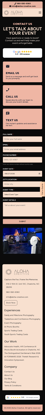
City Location (10, 180)
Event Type (8, 190)
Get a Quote (42, 189)
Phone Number (10, 155)
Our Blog (8, 379)
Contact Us (9, 371)
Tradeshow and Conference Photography (22, 319)
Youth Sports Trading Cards (16, 334)
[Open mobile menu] (40, 12)
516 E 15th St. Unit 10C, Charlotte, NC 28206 (22, 285)
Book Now (10, 303)
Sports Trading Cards (13, 330)
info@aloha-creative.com (17, 297)
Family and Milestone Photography (19, 315)
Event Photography (12, 323)
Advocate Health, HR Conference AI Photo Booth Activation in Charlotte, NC (22, 348)
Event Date (9, 169)
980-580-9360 (13, 292)
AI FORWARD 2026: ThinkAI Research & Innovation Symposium (21, 358)
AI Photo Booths (11, 327)
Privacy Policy (10, 382)
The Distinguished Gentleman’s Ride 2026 (22, 353)
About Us (8, 375)
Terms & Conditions (12, 385)
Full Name (8, 134)
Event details (9, 200)
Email (6, 145)
